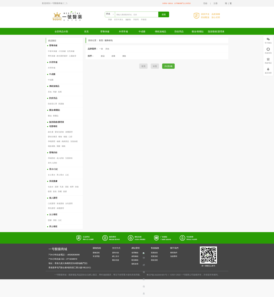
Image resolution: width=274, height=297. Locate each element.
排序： (91, 55)
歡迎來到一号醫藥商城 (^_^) (54, 3)
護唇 (56, 186)
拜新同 (136, 19)
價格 (124, 55)
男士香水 (60, 174)
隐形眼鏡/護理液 (216, 31)
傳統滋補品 (160, 31)
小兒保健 (62, 51)
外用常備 (123, 31)
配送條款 (135, 260)
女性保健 (70, 51)
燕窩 (60, 91)
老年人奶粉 (52, 162)
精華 (72, 186)
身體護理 (69, 131)
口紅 (67, 174)
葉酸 (58, 146)
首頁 (86, 31)
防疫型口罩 (52, 103)
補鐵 (65, 136)
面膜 (65, 191)
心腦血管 (72, 55)
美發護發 (60, 203)
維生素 (50, 131)
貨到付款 (115, 252)
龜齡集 (128, 19)
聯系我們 (173, 252)
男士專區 (53, 226)
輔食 (60, 136)
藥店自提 (115, 260)
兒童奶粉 (69, 158)
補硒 (58, 141)
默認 (103, 55)
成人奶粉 (60, 158)
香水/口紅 (53, 169)
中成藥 (142, 31)
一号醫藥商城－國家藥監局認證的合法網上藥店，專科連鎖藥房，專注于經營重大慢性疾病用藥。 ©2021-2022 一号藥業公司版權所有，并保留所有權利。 (137, 274)
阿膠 (110, 19)
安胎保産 (74, 141)
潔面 (67, 186)
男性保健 (51, 55)
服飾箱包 (109, 40)
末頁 (155, 66)
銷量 (113, 55)
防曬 (60, 191)
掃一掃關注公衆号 (208, 266)
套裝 (55, 191)
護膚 (50, 220)
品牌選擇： (93, 48)
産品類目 (52, 40)
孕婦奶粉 (51, 158)
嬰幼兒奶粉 (59, 131)
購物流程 (96, 252)
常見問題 (96, 256)
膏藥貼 (55, 115)
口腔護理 (51, 203)
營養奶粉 (53, 152)
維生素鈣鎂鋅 (62, 55)
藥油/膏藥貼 (198, 31)
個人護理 (53, 197)
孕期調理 (51, 141)
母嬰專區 (53, 126)
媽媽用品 (65, 141)
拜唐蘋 (143, 19)
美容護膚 (53, 181)
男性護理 (51, 208)
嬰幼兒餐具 (52, 136)
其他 (50, 91)
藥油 (50, 115)
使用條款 (135, 252)
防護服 (61, 103)
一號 (101, 48)
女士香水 (51, 174)
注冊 (216, 3)
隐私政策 (135, 263)
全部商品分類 (61, 31)
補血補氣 (51, 146)
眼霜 (50, 191)
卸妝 (77, 186)
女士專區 (53, 214)
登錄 (205, 3)
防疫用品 (179, 31)
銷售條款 (135, 256)
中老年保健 (52, 51)
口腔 (70, 136)
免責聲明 (173, 256)
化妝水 (50, 186)
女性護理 (69, 203)
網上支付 (115, 256)
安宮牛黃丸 (118, 19)
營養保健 (104, 31)
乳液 (61, 186)
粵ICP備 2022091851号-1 (158, 274)
